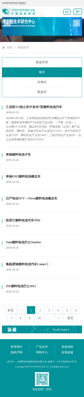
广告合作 (42, 346)
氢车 (42, 72)
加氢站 (42, 82)
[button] (76, 23)
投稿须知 (67, 346)
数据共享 (23, 47)
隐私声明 (16, 352)
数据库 (42, 92)
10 (39, 318)
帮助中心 (42, 352)
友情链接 (67, 352)
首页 (9, 47)
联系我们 (16, 346)
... (49, 318)
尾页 (70, 318)
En (67, 11)
